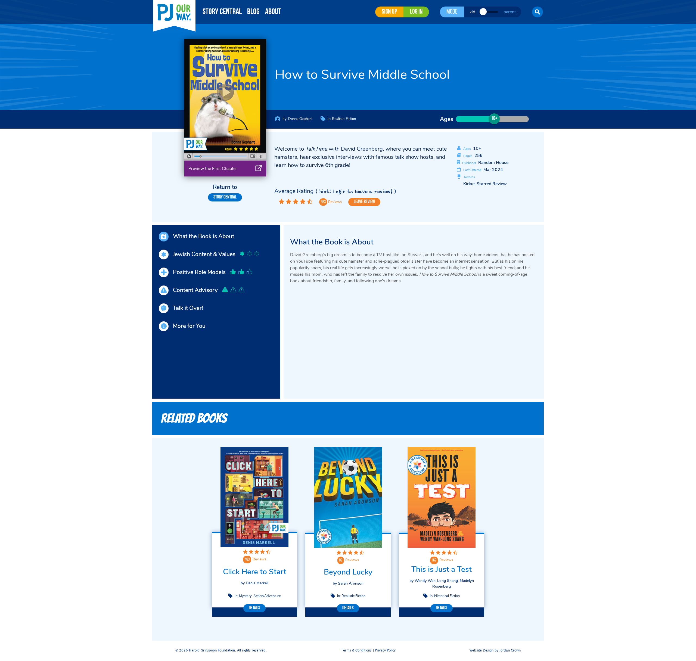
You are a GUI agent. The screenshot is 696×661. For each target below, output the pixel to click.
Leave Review (364, 202)
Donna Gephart (300, 118)
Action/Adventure (267, 596)
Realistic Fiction (344, 118)
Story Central (222, 12)
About (273, 12)
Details (254, 608)
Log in (416, 12)
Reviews (259, 559)
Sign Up (389, 12)
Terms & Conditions (356, 650)
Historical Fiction (447, 596)
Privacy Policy (385, 650)
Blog (253, 12)
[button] (537, 12)
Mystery (245, 596)
